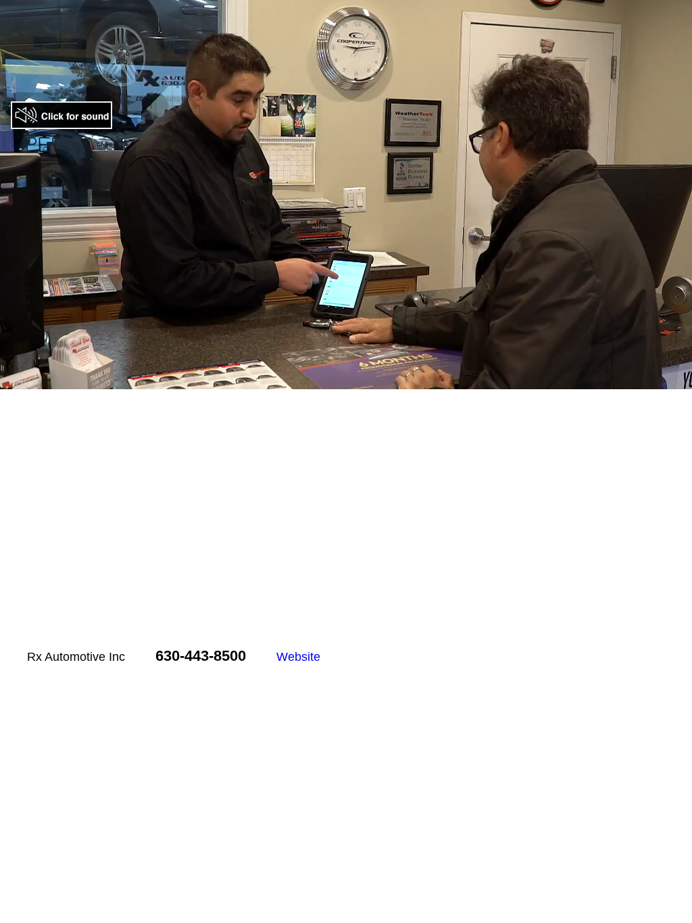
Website (298, 657)
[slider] (317, 379)
